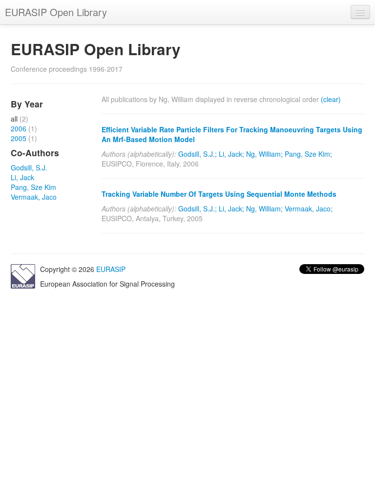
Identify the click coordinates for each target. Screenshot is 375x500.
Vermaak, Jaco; (309, 208)
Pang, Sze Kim (33, 187)
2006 (18, 128)
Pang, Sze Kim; (308, 154)
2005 (18, 138)
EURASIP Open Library (56, 12)
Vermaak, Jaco (34, 197)
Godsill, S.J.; (197, 154)
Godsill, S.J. (29, 167)
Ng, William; (264, 154)
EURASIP (110, 269)
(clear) (331, 99)
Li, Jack (22, 177)
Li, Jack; (231, 154)
